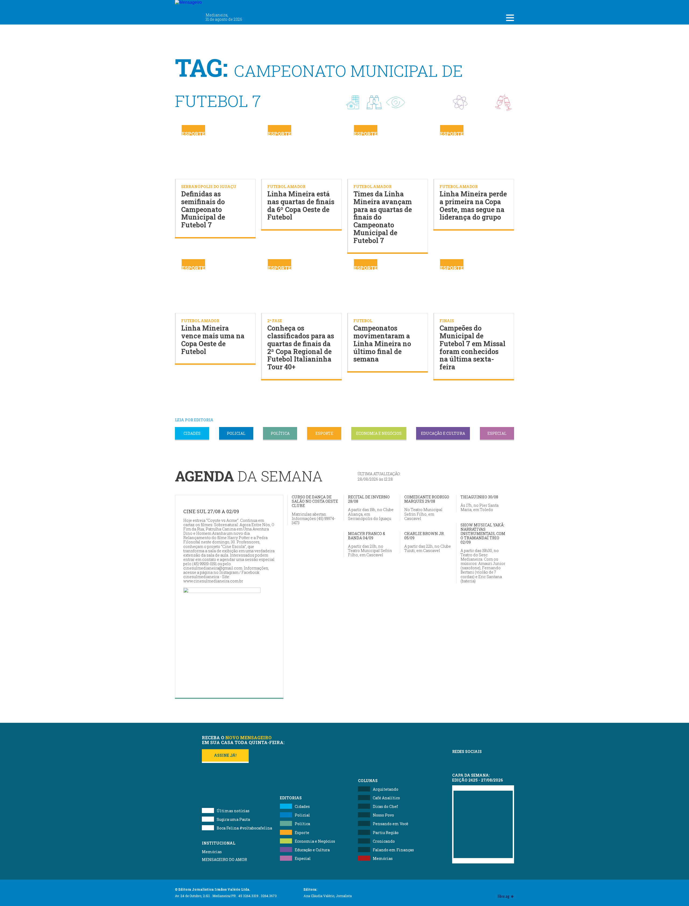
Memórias (212, 851)
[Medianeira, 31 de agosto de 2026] (220, 5)
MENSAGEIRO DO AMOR (224, 859)
